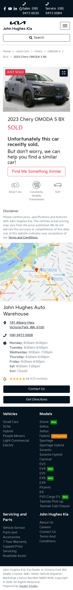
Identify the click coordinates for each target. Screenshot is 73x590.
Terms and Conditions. (23, 237)
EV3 (43, 464)
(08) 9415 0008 (21, 335)
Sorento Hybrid (51, 455)
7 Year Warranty (15, 542)
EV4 (43, 469)
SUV (6, 56)
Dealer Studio (28, 586)
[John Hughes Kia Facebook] (5, 9)
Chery (38, 51)
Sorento (45, 450)
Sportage (46, 441)
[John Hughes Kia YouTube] (10, 9)
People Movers (14, 436)
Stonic (44, 422)
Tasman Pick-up (51, 501)
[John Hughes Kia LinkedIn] (16, 9)
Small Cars (10, 422)
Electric (8, 445)
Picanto (45, 487)
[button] (65, 26)
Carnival (46, 459)
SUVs (7, 427)
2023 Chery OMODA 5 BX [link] (30, 56)
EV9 (43, 483)
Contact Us (36, 389)
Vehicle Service (14, 528)
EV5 (43, 473)
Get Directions (36, 399)
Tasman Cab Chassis (55, 506)
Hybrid (8, 431)
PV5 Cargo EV (50, 497)
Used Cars (22, 51)
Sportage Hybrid (52, 445)
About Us (46, 522)
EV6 (43, 478)
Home (7, 51)
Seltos (44, 427)
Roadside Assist (14, 556)
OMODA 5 (53, 51)
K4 (42, 492)
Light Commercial (16, 441)
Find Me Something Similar (36, 171)
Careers (45, 527)
